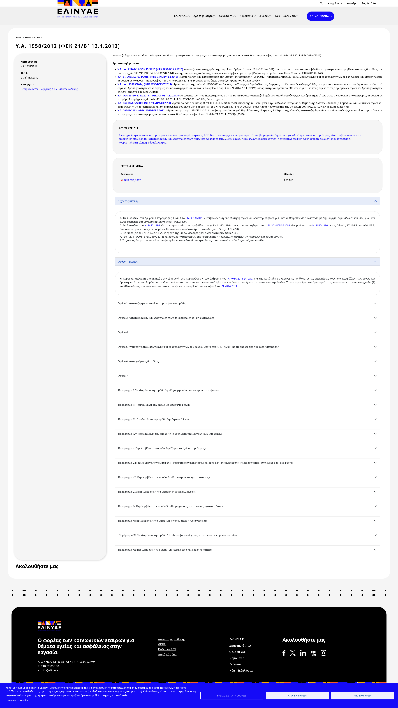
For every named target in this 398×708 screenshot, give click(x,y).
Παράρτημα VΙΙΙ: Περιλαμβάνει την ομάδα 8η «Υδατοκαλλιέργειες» (157, 491)
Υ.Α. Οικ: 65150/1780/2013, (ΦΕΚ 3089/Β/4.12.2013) (148, 95)
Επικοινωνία (319, 16)
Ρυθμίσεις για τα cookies (231, 695)
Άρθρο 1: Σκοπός (128, 261)
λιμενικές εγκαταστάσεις (208, 139)
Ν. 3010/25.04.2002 (279, 225)
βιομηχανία (266, 135)
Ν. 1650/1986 (152, 225)
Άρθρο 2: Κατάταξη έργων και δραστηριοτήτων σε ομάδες (152, 303)
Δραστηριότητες (203, 16)
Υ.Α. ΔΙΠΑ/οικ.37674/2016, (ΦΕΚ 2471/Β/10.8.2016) (148, 77)
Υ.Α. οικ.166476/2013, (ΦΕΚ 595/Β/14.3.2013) (145, 103)
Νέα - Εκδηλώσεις (285, 16)
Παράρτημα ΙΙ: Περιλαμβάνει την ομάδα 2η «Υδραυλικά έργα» (154, 405)
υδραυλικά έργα (157, 142)
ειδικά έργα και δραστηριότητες (311, 135)
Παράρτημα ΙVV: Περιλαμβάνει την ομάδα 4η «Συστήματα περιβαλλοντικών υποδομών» (170, 433)
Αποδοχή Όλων (363, 695)
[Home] (79, 8)
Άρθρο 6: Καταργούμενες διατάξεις (138, 361)
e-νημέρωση (335, 3)
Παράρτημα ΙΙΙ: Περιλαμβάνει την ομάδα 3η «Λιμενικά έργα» (154, 419)
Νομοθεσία (246, 16)
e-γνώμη (352, 3)
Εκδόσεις (264, 16)
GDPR (162, 644)
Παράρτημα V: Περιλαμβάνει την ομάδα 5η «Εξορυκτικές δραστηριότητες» (162, 448)
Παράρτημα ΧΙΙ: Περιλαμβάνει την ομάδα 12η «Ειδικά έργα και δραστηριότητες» (165, 549)
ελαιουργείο (354, 135)
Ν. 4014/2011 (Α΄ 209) (240, 278)
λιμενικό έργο (232, 139)
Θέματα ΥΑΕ (226, 16)
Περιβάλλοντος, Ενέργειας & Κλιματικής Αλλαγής (49, 89)
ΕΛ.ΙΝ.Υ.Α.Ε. (181, 16)
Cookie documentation (17, 700)
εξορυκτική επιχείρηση (133, 139)
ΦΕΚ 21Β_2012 (132, 180)
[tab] (247, 227)
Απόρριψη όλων (297, 695)
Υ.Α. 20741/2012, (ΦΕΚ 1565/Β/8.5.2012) (142, 110)
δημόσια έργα (283, 135)
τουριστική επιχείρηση (133, 142)
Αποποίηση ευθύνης (171, 639)
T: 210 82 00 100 (48, 666)
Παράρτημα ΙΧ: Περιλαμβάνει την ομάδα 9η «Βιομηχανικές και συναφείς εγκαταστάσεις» (170, 506)
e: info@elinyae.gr (50, 670)
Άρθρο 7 (123, 376)
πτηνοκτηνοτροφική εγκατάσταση (298, 139)
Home (18, 37)
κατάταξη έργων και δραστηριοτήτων (170, 139)
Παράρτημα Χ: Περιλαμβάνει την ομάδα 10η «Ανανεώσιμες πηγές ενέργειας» (163, 520)
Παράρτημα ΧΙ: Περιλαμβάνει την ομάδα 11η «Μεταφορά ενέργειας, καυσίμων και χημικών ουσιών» (177, 535)
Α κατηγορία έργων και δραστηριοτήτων (143, 135)
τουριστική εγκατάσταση (335, 139)
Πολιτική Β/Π (167, 649)
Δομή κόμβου (167, 654)
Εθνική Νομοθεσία (33, 37)
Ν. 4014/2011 (195, 218)
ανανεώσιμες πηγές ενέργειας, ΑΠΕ (188, 135)
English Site (369, 3)
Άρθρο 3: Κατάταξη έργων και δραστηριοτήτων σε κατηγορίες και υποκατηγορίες (166, 318)
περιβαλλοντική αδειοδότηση (259, 139)
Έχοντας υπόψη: (128, 201)
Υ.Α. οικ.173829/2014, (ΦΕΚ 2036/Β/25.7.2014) (145, 84)
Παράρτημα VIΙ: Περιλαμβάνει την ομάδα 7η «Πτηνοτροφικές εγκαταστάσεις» (164, 477)
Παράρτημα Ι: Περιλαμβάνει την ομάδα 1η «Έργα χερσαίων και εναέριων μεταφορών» (169, 390)
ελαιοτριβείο (338, 135)
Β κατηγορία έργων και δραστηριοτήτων (234, 135)
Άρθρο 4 (123, 332)
